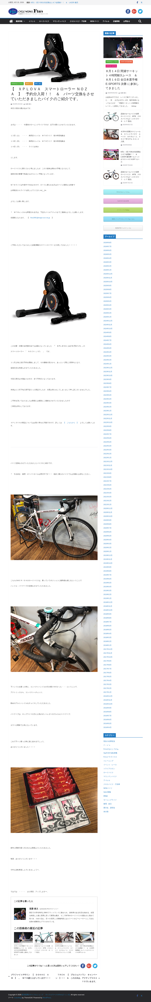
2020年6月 (107, 532)
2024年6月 (107, 344)
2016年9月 (107, 708)
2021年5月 (107, 489)
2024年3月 (107, 356)
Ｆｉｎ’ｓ (106, 745)
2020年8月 (107, 524)
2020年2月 (107, 547)
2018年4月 (107, 633)
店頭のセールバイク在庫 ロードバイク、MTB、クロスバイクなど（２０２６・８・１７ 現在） (43, 949)
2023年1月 (107, 411)
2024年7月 (107, 340)
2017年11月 (107, 653)
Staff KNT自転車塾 (126, 61)
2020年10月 (107, 516)
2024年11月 (107, 325)
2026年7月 (107, 246)
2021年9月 (107, 473)
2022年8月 (107, 430)
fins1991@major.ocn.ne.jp (40, 218)
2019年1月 (107, 598)
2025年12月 (107, 274)
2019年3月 (107, 590)
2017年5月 (107, 676)
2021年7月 (107, 481)
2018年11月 (107, 606)
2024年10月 (107, 328)
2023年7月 (107, 387)
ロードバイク (44, 21)
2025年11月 (107, 278)
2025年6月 (107, 297)
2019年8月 (107, 571)
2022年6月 (107, 438)
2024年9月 (107, 332)
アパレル (106, 21)
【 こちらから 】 (70, 423)
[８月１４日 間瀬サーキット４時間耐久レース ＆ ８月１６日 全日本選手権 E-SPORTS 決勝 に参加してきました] (123, 47)
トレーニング (108, 761)
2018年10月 (107, 610)
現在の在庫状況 (48, 942)
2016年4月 (107, 727)
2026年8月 (107, 242)
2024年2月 (107, 360)
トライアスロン (109, 769)
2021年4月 (107, 493)
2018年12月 (107, 602)
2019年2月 (107, 594)
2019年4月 (107, 587)
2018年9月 (107, 614)
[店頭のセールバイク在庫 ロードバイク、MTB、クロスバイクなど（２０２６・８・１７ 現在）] (111, 119)
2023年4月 (107, 399)
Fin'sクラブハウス (110, 757)
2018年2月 (107, 641)
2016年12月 (107, 696)
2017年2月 (107, 688)
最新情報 (19, 21)
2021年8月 (107, 477)
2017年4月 (107, 680)
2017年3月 (107, 684)
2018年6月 (107, 626)
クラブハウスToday (123, 210)
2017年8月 (107, 665)
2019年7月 (107, 575)
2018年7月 (107, 622)
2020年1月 (107, 551)
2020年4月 (107, 540)
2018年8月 (107, 618)
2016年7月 (107, 716)
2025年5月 (107, 301)
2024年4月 (107, 352)
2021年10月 (107, 469)
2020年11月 (107, 512)
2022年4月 (107, 446)
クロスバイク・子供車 (78, 21)
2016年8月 (107, 712)
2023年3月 (107, 403)
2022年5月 (107, 442)
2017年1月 (107, 692)
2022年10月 (107, 422)
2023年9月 (107, 379)
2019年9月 (107, 567)
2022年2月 (107, 454)
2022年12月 (107, 415)
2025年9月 (107, 285)
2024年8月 (107, 336)
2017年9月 (107, 661)
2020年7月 (107, 528)
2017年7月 (107, 669)
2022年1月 (107, 458)
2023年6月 (107, 391)
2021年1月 (107, 504)
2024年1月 (107, 364)
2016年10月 (107, 704)
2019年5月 (107, 583)
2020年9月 (107, 520)
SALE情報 (107, 792)
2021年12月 (107, 461)
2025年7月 (107, 293)
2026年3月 (107, 262)
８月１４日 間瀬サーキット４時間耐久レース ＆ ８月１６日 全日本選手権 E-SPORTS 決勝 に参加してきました (23, 950)
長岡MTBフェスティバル (123, 228)
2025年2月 (107, 313)
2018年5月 (107, 630)
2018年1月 (107, 645)
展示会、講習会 (109, 808)
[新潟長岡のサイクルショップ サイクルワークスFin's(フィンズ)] (11, 21)
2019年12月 (107, 555)
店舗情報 (116, 21)
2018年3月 (107, 637)
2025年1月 (107, 317)
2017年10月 (107, 657)
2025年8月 (107, 289)
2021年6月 (107, 485)
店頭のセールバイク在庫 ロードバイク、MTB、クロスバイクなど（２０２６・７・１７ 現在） (131, 175)
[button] (23, 21)
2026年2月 (107, 266)
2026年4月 (107, 258)
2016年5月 (107, 723)
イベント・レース (111, 66)
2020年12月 (107, 508)
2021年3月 (107, 497)
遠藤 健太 (28, 104)
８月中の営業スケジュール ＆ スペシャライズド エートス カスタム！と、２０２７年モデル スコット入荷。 (64, 949)
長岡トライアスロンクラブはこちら (123, 219)
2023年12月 (107, 368)
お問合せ (126, 21)
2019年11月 (107, 559)
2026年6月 (107, 250)
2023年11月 (107, 372)
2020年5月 (107, 536)
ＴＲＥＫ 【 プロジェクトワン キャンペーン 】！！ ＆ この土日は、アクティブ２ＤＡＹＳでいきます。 (78, 978)
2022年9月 (107, 426)
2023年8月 (107, 383)
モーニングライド (110, 800)
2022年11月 (107, 418)
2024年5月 (107, 348)
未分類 (105, 812)
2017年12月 (107, 649)
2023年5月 (107, 395)
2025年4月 (107, 305)
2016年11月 (107, 700)
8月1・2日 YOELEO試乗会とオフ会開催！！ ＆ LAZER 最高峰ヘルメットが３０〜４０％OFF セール (84, 949)
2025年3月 (107, 309)
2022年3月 (107, 450)
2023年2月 (107, 407)
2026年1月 (107, 270)
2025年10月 (107, 282)
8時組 (105, 796)
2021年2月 (107, 501)
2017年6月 (107, 673)
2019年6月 (107, 579)
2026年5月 (107, 254)
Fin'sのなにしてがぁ (17, 83)
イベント (32, 21)
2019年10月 (107, 563)
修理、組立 (38, 83)
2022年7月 (107, 434)
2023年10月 (107, 375)
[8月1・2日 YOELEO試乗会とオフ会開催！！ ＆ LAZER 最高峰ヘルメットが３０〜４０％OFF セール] (111, 158)
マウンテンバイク (59, 21)
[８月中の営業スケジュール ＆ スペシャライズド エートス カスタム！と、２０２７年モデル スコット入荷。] (111, 138)
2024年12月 (107, 321)
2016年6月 (107, 719)
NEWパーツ (94, 21)
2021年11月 (107, 465)
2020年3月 (107, 544)
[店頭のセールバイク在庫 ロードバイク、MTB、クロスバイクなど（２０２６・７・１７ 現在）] (111, 177)
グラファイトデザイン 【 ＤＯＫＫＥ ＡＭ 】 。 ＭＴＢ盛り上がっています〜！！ (32, 976)
